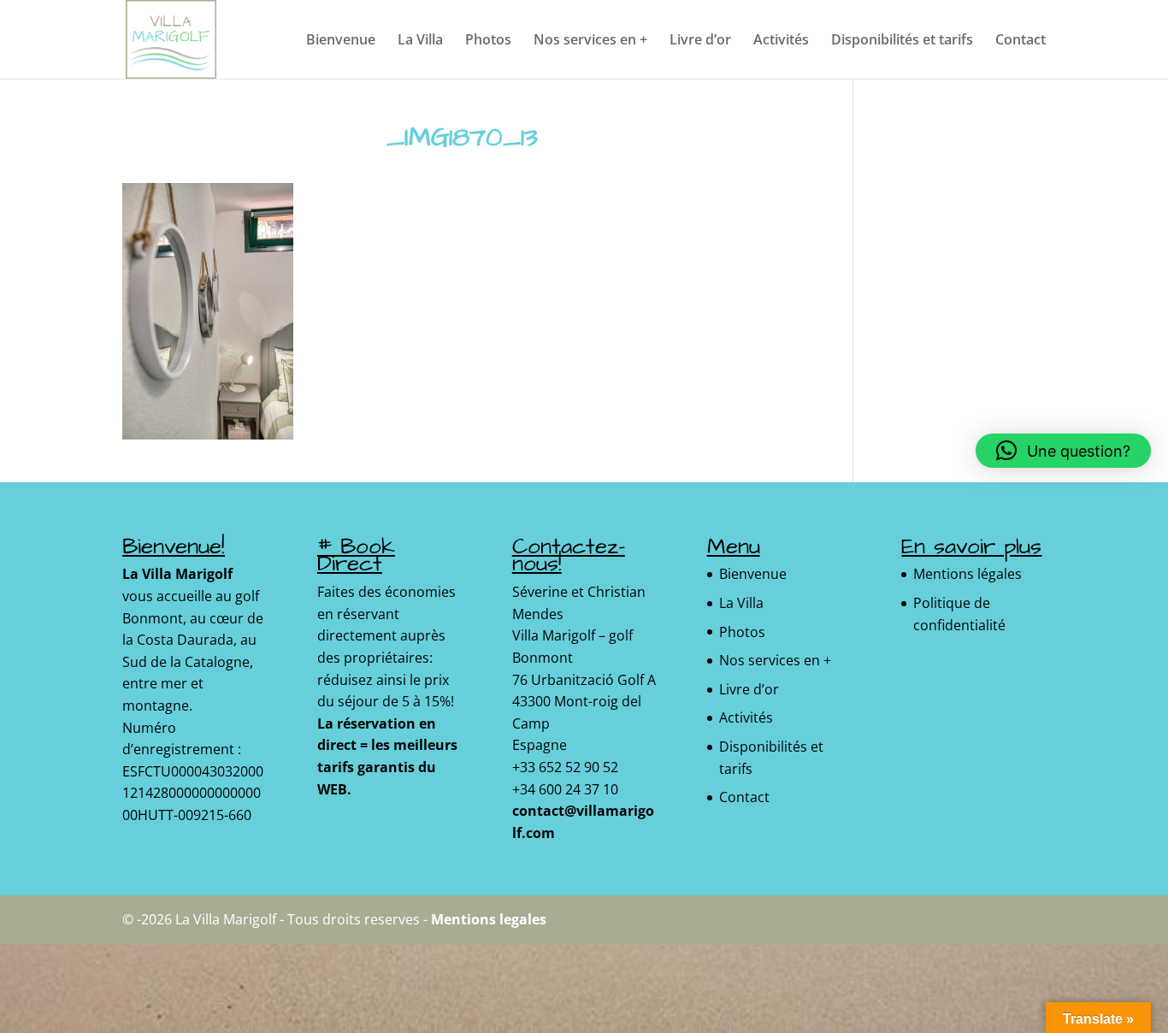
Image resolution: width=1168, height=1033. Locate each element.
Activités (781, 41)
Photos (488, 41)
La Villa (420, 41)
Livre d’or (700, 41)
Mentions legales (488, 919)
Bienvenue (340, 41)
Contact (1020, 41)
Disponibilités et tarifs (902, 41)
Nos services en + (590, 41)
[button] (1063, 451)
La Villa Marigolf (177, 573)
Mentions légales (967, 573)
